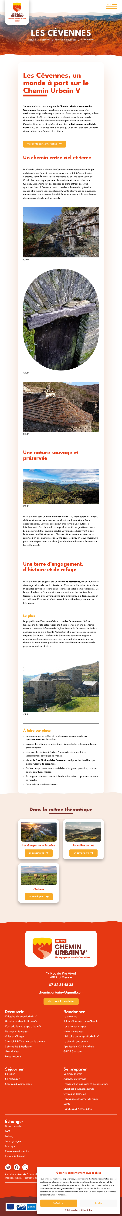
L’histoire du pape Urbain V (21, 1016)
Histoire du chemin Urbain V (21, 1021)
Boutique (10, 1146)
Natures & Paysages (65, 40)
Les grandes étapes (75, 1026)
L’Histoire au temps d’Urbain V (81, 1036)
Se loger (10, 1074)
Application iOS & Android (79, 1047)
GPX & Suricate (73, 1051)
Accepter (58, 1203)
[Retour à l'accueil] (17, 12)
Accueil (32, 40)
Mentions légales (13, 1178)
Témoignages (13, 1141)
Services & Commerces (18, 1084)
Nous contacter (14, 1126)
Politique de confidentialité (78, 1210)
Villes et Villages (14, 1036)
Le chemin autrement (76, 1041)
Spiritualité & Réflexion (18, 1047)
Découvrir (45, 40)
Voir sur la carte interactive (42, 144)
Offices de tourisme (75, 1094)
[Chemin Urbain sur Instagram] (8, 1167)
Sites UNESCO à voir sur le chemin (25, 1041)
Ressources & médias (17, 1151)
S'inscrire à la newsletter (61, 1001)
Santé (67, 1104)
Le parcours (70, 1016)
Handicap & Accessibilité (78, 1109)
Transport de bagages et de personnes (86, 1084)
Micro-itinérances (74, 1032)
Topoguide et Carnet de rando (81, 1099)
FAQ (7, 1131)
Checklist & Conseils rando (79, 1089)
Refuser (98, 1203)
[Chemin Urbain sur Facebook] (17, 1167)
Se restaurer (12, 1079)
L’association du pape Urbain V (23, 1026)
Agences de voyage (75, 1079)
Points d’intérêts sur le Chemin (81, 1021)
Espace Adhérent (15, 1156)
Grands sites (12, 1051)
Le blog (9, 1136)
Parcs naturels (13, 1057)
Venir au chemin (73, 1074)
